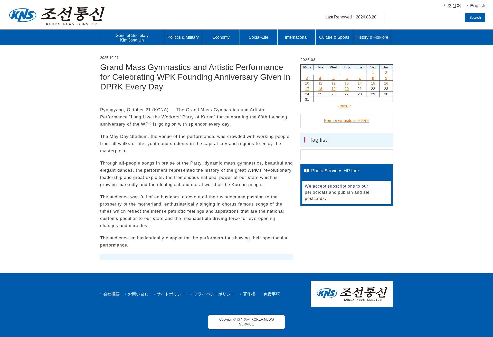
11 (320, 83)
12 (333, 83)
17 (307, 89)
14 (360, 83)
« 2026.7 (344, 106)
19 (333, 89)
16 (386, 83)
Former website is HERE (346, 120)
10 (307, 83)
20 (347, 89)
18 (320, 89)
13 (347, 83)
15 (373, 83)
